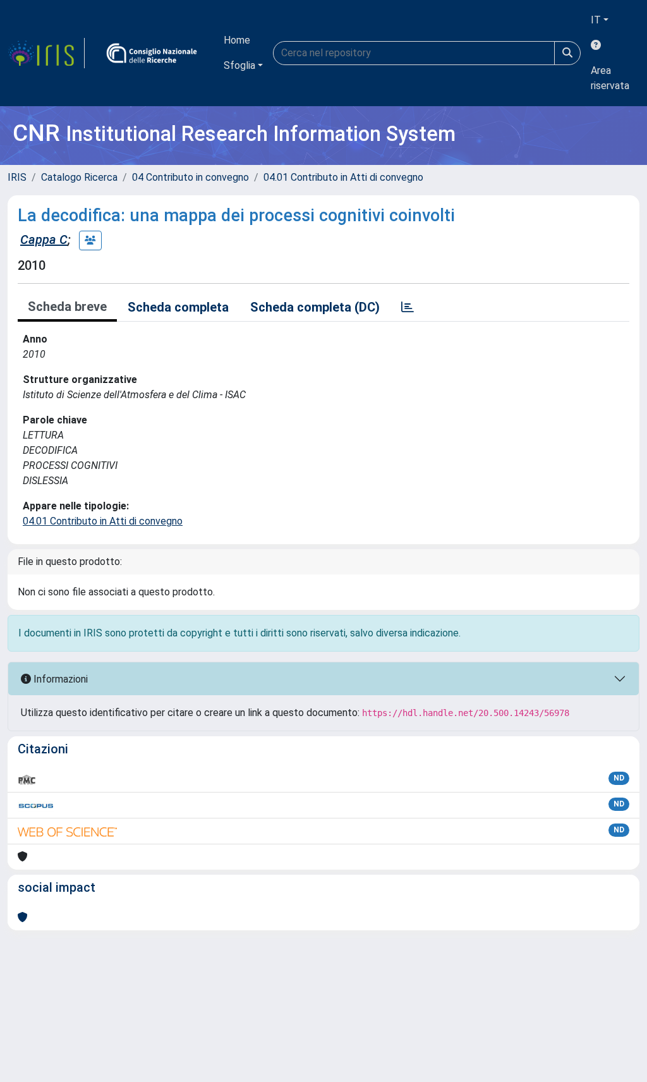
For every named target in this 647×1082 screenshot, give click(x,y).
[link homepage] (46, 53)
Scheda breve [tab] (67, 306)
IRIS (17, 177)
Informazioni (59, 679)
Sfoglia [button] (239, 65)
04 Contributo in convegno (190, 177)
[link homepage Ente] (152, 53)
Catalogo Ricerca (79, 177)
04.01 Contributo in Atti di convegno (343, 177)
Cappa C (44, 239)
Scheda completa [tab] (178, 307)
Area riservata (610, 78)
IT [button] (596, 20)
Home (237, 40)
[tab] (407, 307)
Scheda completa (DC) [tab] (315, 307)
